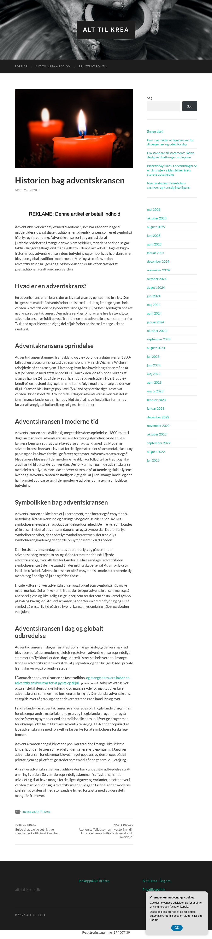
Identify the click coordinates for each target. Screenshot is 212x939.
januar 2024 (155, 322)
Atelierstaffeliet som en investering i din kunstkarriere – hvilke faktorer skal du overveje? (106, 831)
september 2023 (158, 339)
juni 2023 (153, 365)
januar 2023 (155, 408)
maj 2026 (153, 209)
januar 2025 (155, 253)
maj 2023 (153, 374)
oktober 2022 (156, 434)
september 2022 (158, 443)
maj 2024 (153, 304)
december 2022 (158, 417)
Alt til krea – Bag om (53, 66)
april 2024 (154, 313)
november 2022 (158, 425)
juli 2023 (153, 356)
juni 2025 (153, 235)
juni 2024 (153, 296)
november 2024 (158, 270)
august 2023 (156, 348)
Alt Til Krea (106, 29)
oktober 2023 (156, 331)
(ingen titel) (155, 131)
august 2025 (156, 227)
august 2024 (156, 287)
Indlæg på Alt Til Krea (36, 811)
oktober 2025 (156, 218)
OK (177, 927)
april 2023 (154, 382)
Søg (149, 98)
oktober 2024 (156, 279)
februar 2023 (156, 400)
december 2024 (158, 261)
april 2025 (154, 244)
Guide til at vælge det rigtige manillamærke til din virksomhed (37, 829)
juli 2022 (153, 460)
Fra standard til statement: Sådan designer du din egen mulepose (170, 155)
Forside (21, 66)
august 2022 (156, 451)
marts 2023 (155, 391)
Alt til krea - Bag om (156, 881)
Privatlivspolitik (93, 66)
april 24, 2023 (26, 190)
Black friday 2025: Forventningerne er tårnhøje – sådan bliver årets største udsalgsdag (172, 170)
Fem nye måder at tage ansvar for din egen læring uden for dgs (170, 142)
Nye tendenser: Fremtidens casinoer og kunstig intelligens (168, 185)
